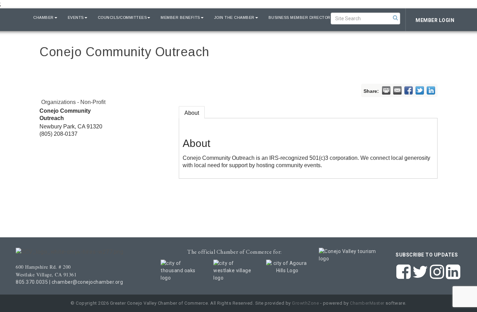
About (191, 113)
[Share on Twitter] (420, 90)
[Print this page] (386, 90)
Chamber (43, 17)
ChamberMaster (367, 303)
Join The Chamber (234, 17)
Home (17, 17)
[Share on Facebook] (408, 90)
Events (76, 17)
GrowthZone (305, 303)
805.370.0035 (32, 282)
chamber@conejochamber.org (87, 282)
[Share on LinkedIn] (431, 90)
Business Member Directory (301, 17)
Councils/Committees (122, 17)
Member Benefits (180, 17)
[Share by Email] (397, 90)
